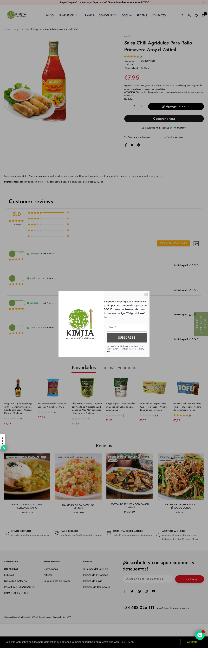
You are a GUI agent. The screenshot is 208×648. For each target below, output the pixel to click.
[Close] (146, 294)
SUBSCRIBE (127, 338)
